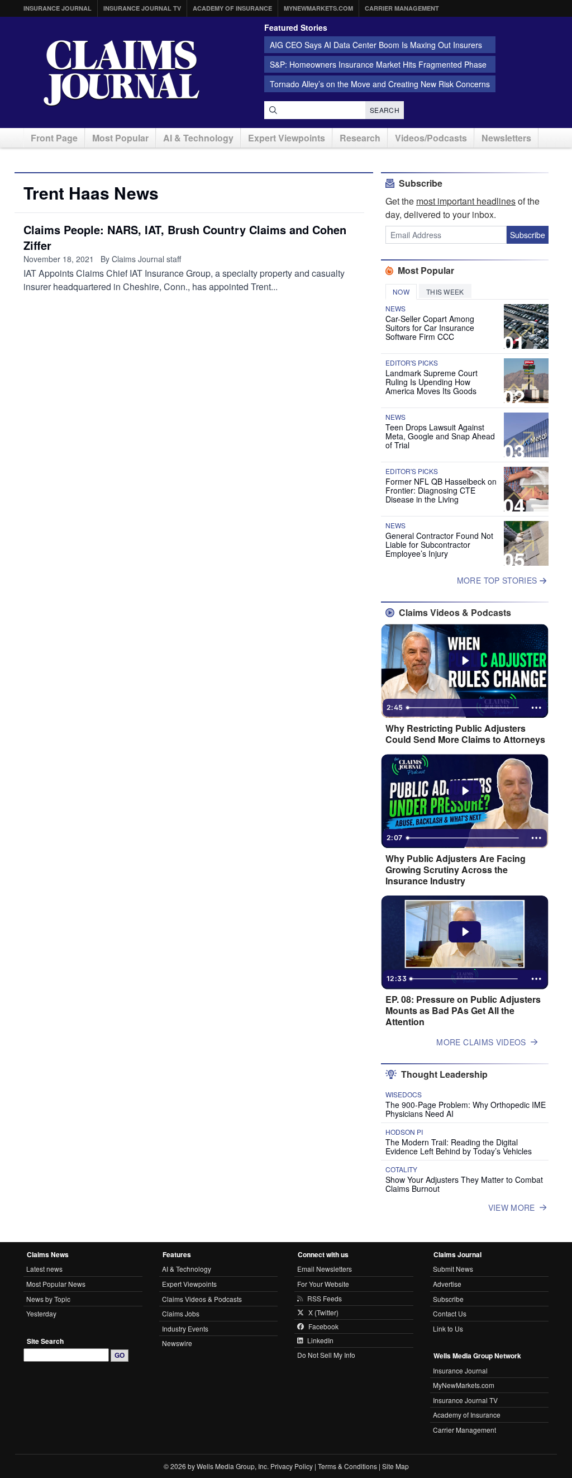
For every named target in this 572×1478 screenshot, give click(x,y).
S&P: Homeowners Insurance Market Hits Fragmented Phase (378, 64)
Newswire (177, 1343)
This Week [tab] (445, 291)
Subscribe (527, 234)
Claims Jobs (180, 1313)
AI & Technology (198, 137)
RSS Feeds (324, 1298)
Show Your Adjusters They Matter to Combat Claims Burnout (464, 1184)
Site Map (395, 1466)
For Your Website (323, 1283)
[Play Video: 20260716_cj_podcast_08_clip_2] (465, 660)
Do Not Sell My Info (326, 1354)
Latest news (44, 1268)
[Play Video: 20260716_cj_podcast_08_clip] (465, 791)
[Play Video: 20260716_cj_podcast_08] (465, 931)
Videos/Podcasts (431, 137)
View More (511, 1207)
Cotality (401, 1169)
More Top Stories (498, 580)
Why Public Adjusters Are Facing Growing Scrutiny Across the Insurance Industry (455, 870)
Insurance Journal (57, 8)
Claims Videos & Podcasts (202, 1299)
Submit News (453, 1268)
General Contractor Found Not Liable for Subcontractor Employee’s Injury (439, 544)
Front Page (54, 137)
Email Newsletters (324, 1268)
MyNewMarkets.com (318, 8)
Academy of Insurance (232, 8)
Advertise (447, 1283)
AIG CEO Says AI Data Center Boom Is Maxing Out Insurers (376, 44)
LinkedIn (320, 1340)
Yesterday (41, 1313)
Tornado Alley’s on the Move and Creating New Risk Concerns (380, 83)
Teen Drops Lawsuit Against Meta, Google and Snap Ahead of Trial (440, 436)
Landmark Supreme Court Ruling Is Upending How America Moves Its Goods (431, 381)
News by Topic (48, 1299)
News (395, 308)
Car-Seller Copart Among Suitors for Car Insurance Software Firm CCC (429, 327)
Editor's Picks (411, 362)
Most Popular (120, 137)
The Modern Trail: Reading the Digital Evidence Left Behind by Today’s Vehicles (458, 1146)
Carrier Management (402, 8)
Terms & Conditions (347, 1466)
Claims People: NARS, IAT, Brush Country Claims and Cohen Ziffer (184, 237)
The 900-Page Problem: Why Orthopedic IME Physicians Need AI (465, 1109)
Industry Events (185, 1328)
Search (384, 110)
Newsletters (506, 137)
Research (360, 137)
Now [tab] (401, 291)
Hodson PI (404, 1132)
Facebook (323, 1326)
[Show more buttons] (536, 708)
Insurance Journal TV (142, 8)
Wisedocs (403, 1094)
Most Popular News (55, 1283)
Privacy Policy (291, 1466)
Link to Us (448, 1328)
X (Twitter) (323, 1312)
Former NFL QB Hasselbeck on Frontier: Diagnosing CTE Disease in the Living (441, 490)
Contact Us (449, 1313)
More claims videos (481, 1042)
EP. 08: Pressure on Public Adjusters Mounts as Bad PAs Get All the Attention (463, 1010)
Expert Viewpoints (286, 137)
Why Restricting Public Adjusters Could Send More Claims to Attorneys (465, 734)
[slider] (463, 708)
